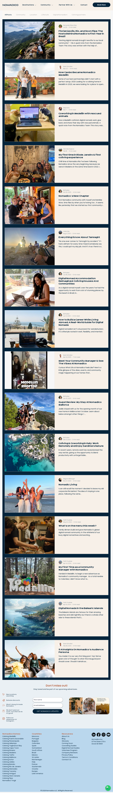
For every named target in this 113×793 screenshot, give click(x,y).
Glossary (65, 741)
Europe (35, 771)
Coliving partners (79, 15)
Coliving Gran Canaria (11, 776)
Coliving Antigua (9, 773)
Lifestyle (45, 15)
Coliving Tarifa (8, 755)
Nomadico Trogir (9, 780)
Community (20, 15)
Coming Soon (67, 743)
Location (33, 15)
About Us (65, 736)
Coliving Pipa (7, 778)
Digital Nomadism (60, 15)
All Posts (8, 15)
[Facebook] (99, 735)
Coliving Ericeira (8, 750)
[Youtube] (108, 735)
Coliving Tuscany (9, 771)
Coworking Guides (69, 745)
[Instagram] (103, 735)
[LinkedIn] (94, 735)
